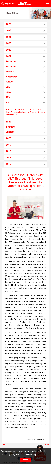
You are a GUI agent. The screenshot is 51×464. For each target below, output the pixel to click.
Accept (25, 460)
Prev (4, 445)
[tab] (25, 24)
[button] (6, 207)
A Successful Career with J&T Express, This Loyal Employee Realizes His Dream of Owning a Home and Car (25, 112)
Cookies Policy (30, 455)
